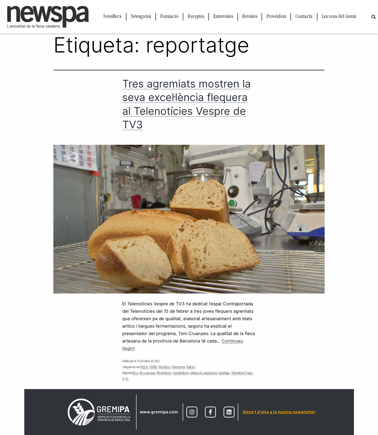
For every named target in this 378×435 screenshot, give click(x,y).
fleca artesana (147, 373)
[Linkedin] (229, 412)
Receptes (196, 17)
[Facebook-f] (210, 412)
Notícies (190, 367)
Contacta (304, 17)
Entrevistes (223, 17)
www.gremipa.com (159, 412)
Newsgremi (141, 17)
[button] (373, 16)
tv (123, 379)
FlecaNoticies (164, 373)
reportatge (224, 373)
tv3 (126, 379)
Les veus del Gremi (339, 17)
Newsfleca (112, 17)
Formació (169, 17)
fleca (135, 373)
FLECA (144, 367)
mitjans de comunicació (203, 373)
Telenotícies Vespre (241, 373)
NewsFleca (164, 367)
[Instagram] (191, 412)
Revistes (249, 17)
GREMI (153, 367)
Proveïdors (276, 17)
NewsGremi (178, 367)
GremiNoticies (181, 373)
